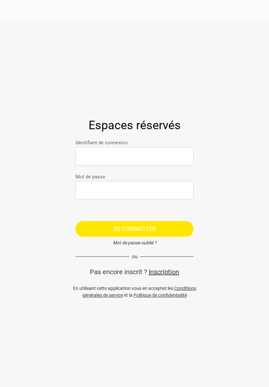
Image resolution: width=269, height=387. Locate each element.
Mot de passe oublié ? (134, 242)
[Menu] (10, 10)
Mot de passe (90, 177)
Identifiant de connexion (101, 143)
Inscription (164, 272)
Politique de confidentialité (160, 295)
